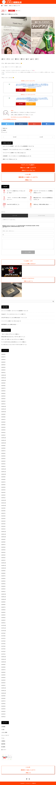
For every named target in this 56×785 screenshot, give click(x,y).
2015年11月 (3, 690)
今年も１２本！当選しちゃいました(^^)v (8, 339)
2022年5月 (3, 487)
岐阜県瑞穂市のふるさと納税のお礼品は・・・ (10, 324)
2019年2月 (3, 588)
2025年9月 (3, 383)
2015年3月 (3, 711)
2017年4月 (3, 646)
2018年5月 (3, 612)
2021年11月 (3, 502)
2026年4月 (3, 364)
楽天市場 (20, 89)
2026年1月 (3, 372)
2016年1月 (3, 685)
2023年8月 (3, 448)
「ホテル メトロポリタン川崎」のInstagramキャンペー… (17, 198)
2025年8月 (3, 385)
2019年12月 (3, 562)
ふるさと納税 (4, 732)
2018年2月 (3, 620)
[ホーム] (1, 5)
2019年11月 (3, 565)
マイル (2, 738)
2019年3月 (3, 586)
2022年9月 (3, 476)
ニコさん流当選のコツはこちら (9, 119)
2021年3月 (3, 523)
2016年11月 (3, 659)
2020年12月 (3, 531)
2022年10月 (3, 474)
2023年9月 (3, 445)
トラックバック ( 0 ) (41, 215)
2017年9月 (3, 633)
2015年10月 (3, 693)
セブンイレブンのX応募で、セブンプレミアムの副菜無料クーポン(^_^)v (18, 146)
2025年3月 (3, 398)
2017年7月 (3, 638)
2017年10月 (3, 630)
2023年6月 (3, 453)
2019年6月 (3, 578)
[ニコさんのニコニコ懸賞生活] (11, 2)
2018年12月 (3, 594)
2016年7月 (3, 669)
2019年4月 (3, 583)
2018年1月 (3, 622)
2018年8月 (3, 604)
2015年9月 (3, 695)
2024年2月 (3, 432)
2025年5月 (3, 393)
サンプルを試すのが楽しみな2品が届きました (9, 341)
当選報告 (11, 10)
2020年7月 (3, 544)
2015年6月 (3, 703)
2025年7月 (3, 388)
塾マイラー (21, 336)
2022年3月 (3, 492)
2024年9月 (3, 414)
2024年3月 (3, 429)
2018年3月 (3, 617)
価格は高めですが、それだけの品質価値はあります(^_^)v (43, 198)
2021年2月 (3, 526)
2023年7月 (3, 450)
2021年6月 (3, 515)
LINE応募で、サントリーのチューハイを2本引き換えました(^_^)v (17, 156)
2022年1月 (3, 497)
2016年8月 (3, 667)
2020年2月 (3, 557)
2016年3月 (3, 680)
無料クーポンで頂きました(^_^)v (10, 159)
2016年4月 (3, 677)
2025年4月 (3, 396)
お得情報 (3, 726)
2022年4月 (3, 489)
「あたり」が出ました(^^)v (6, 334)
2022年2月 (3, 495)
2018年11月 (3, 596)
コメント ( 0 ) (14, 215)
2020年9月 (3, 539)
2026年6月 (3, 359)
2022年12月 (3, 469)
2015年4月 (3, 708)
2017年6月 (3, 641)
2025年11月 (3, 377)
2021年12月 (3, 500)
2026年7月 (3, 356)
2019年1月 (3, 591)
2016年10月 (3, 661)
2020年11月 (3, 534)
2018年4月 (3, 615)
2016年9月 (3, 664)
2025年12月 (3, 375)
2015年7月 (3, 701)
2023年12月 (3, 437)
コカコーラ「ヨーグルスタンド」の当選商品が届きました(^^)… (43, 191)
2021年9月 (3, 508)
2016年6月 (3, 672)
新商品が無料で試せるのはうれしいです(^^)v (9, 336)
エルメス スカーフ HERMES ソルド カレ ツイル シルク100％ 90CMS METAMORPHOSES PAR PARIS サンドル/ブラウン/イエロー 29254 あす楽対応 (32, 99)
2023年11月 (3, 440)
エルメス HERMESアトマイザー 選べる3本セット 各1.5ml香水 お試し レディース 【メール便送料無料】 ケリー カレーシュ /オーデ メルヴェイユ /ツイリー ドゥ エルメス (32, 85)
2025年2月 (3, 401)
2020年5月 (3, 549)
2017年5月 (3, 643)
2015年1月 (3, 716)
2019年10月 (3, 568)
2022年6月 (3, 484)
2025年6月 (3, 390)
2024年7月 (3, 419)
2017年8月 (3, 635)
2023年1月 (3, 466)
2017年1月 (3, 654)
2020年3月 (3, 555)
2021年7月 (3, 513)
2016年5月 (3, 674)
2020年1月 (3, 560)
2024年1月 (3, 435)
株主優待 (3, 746)
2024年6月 (3, 422)
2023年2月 (3, 463)
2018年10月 (3, 599)
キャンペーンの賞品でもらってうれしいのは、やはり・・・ (16, 191)
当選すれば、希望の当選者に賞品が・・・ (42, 204)
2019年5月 (3, 581)
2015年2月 (3, 714)
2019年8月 (3, 573)
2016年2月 (3, 682)
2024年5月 (3, 424)
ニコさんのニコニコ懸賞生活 (30, 783)
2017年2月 (3, 651)
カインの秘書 (15, 334)
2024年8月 (3, 416)
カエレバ (34, 87)
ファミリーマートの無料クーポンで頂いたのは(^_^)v (14, 152)
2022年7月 (3, 482)
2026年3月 (3, 367)
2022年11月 (3, 471)
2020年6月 (3, 547)
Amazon (31, 89)
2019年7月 (3, 575)
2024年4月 (3, 427)
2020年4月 (3, 552)
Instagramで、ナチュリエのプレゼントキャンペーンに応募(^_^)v (17, 149)
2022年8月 (3, 479)
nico (6, 128)
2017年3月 (3, 648)
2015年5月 (3, 706)
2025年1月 (3, 403)
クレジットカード (5, 735)
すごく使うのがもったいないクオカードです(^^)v (10, 344)
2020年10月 (3, 536)
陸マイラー (3, 749)
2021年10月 (3, 505)
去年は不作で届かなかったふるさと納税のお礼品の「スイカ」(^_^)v (14, 317)
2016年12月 (3, 656)
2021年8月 (3, 510)
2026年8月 (3, 354)
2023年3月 (3, 461)
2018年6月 (3, 609)
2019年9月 (3, 570)
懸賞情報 (3, 743)
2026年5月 (3, 362)
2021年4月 (3, 521)
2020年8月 (3, 542)
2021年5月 (3, 518)
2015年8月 (3, 698)
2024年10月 (3, 411)
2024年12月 (3, 406)
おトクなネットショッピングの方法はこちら (20, 117)
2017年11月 (3, 628)
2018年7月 (3, 607)
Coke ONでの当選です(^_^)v (13, 204)
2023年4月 (3, 458)
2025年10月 (3, 380)
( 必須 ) (4, 227)
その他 (2, 729)
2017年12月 (3, 625)
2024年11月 (3, 409)
